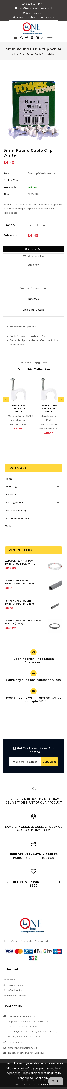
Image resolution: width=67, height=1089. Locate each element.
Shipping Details (33, 309)
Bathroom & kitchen (17, 518)
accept (45, 1084)
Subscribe (49, 761)
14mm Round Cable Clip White (18, 408)
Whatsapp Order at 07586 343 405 (35, 17)
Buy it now (33, 264)
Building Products (15, 502)
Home (8, 478)
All (13, 54)
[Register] (32, 38)
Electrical (10, 494)
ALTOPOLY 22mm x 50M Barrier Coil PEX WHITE (20, 562)
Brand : (7, 173)
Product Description (32, 288)
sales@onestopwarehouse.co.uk (35, 8)
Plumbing (11, 486)
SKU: (6, 194)
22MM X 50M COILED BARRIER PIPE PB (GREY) (23, 622)
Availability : (10, 187)
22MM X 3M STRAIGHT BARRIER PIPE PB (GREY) (19, 582)
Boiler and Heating (15, 510)
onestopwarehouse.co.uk (22, 1047)
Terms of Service (16, 995)
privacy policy (24, 1084)
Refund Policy (15, 990)
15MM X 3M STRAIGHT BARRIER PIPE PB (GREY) (19, 602)
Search (11, 979)
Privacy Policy (15, 985)
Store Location (34, 13)
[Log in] (27, 38)
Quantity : (10, 225)
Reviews (33, 298)
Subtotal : (10, 235)
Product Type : (11, 180)
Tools (8, 526)
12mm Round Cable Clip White (49, 408)
